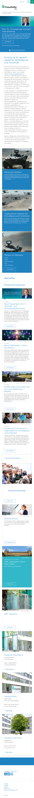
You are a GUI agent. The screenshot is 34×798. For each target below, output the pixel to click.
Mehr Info (10, 501)
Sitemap (6, 783)
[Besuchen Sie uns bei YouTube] (8, 774)
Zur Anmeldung (10, 542)
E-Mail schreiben (9, 669)
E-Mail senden (9, 710)
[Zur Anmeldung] (17, 510)
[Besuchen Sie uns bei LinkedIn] (5, 774)
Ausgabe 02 (10, 269)
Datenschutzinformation (10, 790)
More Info (10, 584)
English (22, 1)
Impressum (6, 788)
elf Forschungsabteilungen (16, 74)
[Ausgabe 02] (17, 242)
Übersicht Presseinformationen (12, 458)
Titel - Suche (28, 1)
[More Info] (17, 551)
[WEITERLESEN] (17, 377)
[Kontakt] (17, 600)
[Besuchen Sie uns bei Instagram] (11, 774)
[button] (9, 50)
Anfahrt (6, 785)
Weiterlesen (10, 326)
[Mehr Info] (17, 474)
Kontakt (10, 627)
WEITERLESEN (10, 409)
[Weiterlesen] (17, 294)
